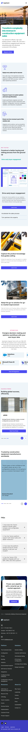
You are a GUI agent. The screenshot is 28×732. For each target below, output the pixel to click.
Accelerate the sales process (10, 213)
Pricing (2, 656)
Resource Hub (4, 693)
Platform (4, 645)
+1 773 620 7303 (7, 628)
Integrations (4, 671)
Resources (4, 684)
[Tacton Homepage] (5, 3)
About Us (18, 684)
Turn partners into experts (10, 217)
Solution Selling (18, 650)
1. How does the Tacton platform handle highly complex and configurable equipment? (11, 527)
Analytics (3, 662)
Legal (2, 727)
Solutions (18, 645)
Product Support (5, 715)
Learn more (14, 207)
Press (16, 701)
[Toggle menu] (26, 3)
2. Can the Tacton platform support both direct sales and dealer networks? (12, 537)
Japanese (12, 727)
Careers (17, 695)
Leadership (17, 692)
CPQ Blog (3, 696)
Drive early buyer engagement (11, 159)
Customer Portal (5, 712)
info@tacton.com (8, 639)
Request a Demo (8, 52)
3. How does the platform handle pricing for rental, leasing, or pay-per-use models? (10, 548)
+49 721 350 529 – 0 (11, 633)
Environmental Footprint (7, 665)
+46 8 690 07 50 (10, 630)
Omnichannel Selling (20, 656)
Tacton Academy (5, 700)
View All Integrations (14, 371)
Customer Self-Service (20, 653)
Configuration (4, 653)
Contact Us (14, 601)
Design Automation (19, 667)
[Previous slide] (22, 438)
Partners (17, 698)
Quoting (3, 659)
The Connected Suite (6, 650)
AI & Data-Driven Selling (21, 664)
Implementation (5, 709)
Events (2, 703)
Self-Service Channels (6, 668)
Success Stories (5, 706)
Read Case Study (14, 431)
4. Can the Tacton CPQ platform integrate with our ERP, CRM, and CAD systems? (12, 559)
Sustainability (18, 704)
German (7, 727)
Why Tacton (18, 689)
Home (2, 614)
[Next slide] (25, 438)
